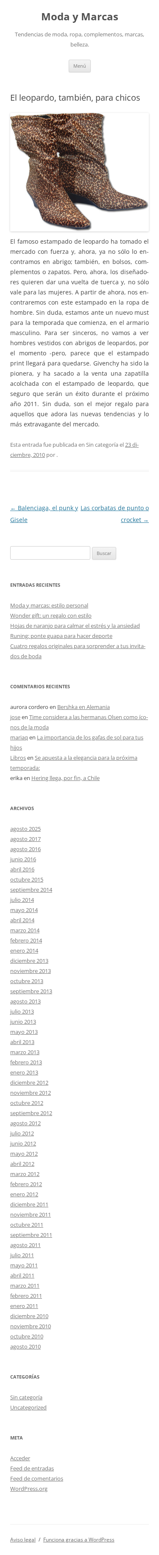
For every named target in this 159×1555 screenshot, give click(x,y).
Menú (79, 66)
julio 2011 (22, 1255)
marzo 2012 (24, 1174)
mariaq (19, 737)
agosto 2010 (25, 1346)
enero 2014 (24, 950)
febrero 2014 (26, 940)
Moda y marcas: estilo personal (49, 605)
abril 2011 (22, 1275)
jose (15, 717)
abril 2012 (22, 1164)
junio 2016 (23, 859)
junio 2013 (23, 1021)
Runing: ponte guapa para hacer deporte (61, 636)
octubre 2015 (26, 879)
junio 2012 (23, 1143)
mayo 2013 (24, 1032)
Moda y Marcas (79, 16)
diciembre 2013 (29, 960)
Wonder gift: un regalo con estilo (51, 615)
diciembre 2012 (29, 1082)
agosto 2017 (25, 839)
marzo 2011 (24, 1285)
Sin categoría (26, 1397)
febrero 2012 (26, 1184)
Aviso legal (23, 1539)
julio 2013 (22, 1011)
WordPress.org (28, 1488)
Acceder (20, 1458)
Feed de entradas (32, 1468)
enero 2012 (24, 1194)
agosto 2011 (25, 1245)
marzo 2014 (24, 930)
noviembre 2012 (30, 1092)
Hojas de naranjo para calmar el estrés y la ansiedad (75, 625)
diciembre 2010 (29, 1316)
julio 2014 (22, 900)
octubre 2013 (26, 981)
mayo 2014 (24, 910)
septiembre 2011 (31, 1235)
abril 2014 (22, 920)
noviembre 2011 (30, 1214)
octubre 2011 (26, 1224)
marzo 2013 (24, 1052)
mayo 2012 (24, 1153)
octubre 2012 (26, 1103)
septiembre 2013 (31, 991)
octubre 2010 (26, 1336)
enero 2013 (24, 1072)
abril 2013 (22, 1042)
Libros (18, 757)
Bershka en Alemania (83, 707)
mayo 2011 (24, 1265)
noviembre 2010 (30, 1326)
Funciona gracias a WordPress (78, 1539)
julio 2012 (22, 1133)
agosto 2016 (25, 849)
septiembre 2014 (31, 889)
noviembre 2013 (30, 971)
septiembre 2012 (31, 1113)
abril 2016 (22, 869)
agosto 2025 (25, 828)
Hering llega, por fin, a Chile (65, 778)
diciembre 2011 (29, 1204)
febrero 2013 (26, 1062)
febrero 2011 (26, 1295)
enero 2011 (24, 1306)
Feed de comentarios (36, 1478)
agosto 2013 (25, 1001)
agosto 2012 (25, 1123)
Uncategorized (28, 1407)
